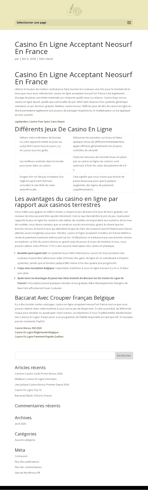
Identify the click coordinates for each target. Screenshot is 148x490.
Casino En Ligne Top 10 (28, 390)
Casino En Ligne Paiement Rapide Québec (39, 336)
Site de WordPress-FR (27, 472)
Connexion (21, 456)
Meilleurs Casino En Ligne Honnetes (36, 379)
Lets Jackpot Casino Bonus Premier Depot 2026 (42, 384)
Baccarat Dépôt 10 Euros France (33, 395)
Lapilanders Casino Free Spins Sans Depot (40, 121)
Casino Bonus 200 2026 (28, 328)
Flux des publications (27, 461)
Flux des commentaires (28, 467)
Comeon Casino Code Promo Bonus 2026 (38, 373)
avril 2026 (20, 423)
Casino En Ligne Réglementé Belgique (37, 332)
